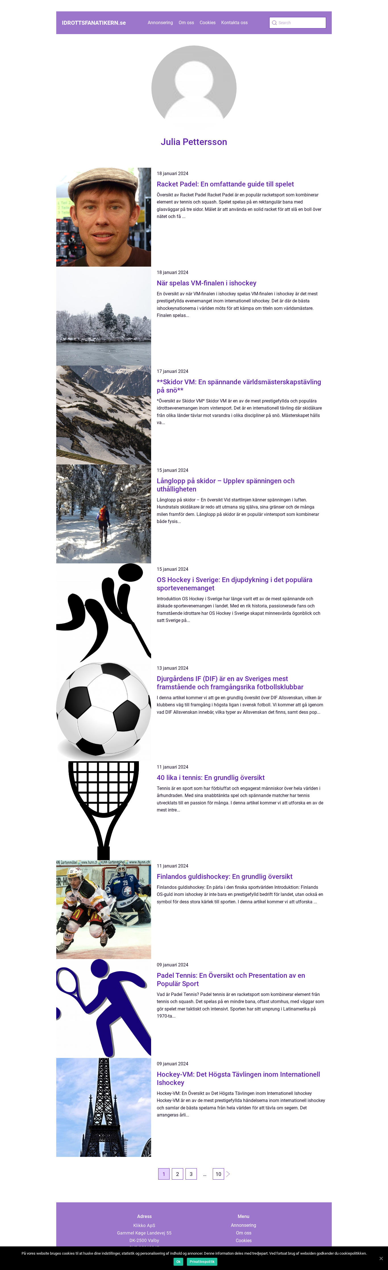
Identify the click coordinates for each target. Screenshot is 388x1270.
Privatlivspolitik (202, 1262)
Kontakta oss (234, 22)
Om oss (186, 22)
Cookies (208, 22)
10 (218, 1174)
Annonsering (160, 22)
